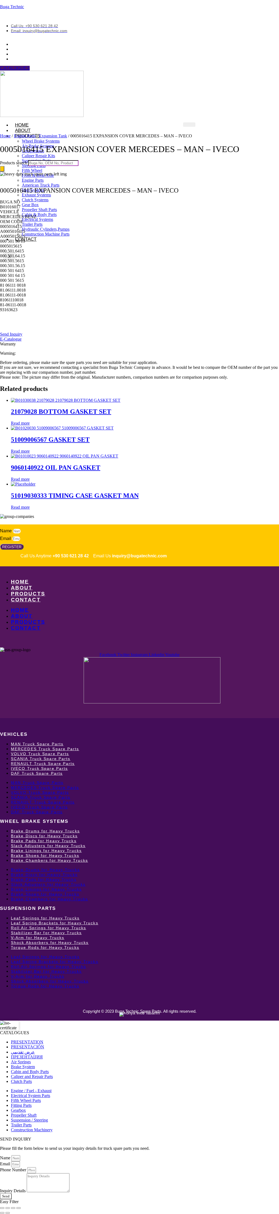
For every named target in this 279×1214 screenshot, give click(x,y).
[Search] (2, 169)
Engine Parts (25, 136)
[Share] (13, 1208)
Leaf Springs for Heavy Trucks (45, 918)
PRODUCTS (28, 594)
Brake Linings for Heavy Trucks (46, 850)
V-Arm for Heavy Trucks (37, 937)
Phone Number (13, 1169)
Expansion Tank (53, 136)
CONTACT (26, 239)
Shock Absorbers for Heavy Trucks (50, 942)
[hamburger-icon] (189, 124)
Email (6, 538)
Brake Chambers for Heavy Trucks (49, 860)
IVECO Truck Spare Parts (39, 768)
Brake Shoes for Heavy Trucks (45, 855)
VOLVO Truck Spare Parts (40, 754)
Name (6, 531)
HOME (20, 582)
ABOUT (22, 588)
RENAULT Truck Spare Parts (43, 763)
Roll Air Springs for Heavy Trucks (48, 928)
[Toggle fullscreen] (7, 1208)
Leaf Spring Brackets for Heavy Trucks (54, 923)
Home (5, 136)
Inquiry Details (13, 1190)
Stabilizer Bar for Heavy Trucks (46, 933)
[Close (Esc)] (18, 1208)
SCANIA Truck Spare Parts (40, 758)
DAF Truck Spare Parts (37, 773)
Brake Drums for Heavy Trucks (45, 831)
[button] (10, 202)
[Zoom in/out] (2, 1208)
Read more (20, 423)
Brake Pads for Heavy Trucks (44, 841)
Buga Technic (12, 6)
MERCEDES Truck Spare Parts (45, 749)
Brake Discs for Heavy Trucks (44, 836)
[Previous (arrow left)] (2, 1213)
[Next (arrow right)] (7, 1213)
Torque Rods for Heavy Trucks (45, 947)
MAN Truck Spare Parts (37, 744)
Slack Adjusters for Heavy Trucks (48, 846)
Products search (14, 162)
